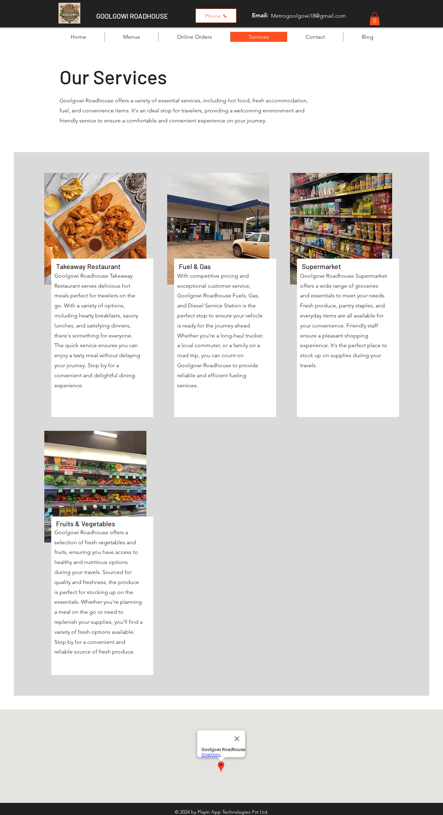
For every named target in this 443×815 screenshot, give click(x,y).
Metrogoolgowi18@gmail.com (308, 15)
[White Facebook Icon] (434, 367)
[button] (374, 18)
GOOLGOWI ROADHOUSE (132, 16)
